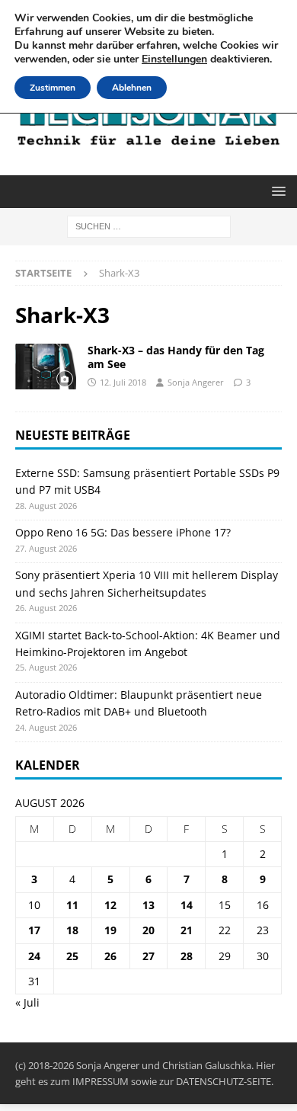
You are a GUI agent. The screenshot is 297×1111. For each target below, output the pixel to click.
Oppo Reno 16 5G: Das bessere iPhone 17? (123, 532)
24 (34, 956)
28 (186, 956)
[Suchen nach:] (149, 225)
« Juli (27, 1002)
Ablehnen (132, 88)
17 (34, 930)
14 (186, 905)
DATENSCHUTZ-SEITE (223, 1081)
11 (72, 905)
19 (110, 930)
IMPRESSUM (100, 1081)
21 (186, 930)
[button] (276, 191)
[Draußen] (45, 366)
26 (110, 956)
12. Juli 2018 (123, 382)
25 (72, 956)
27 (148, 956)
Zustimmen (52, 88)
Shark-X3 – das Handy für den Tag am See (176, 357)
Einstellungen (174, 59)
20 (148, 930)
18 (72, 930)
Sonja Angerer (196, 382)
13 (148, 905)
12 (110, 905)
